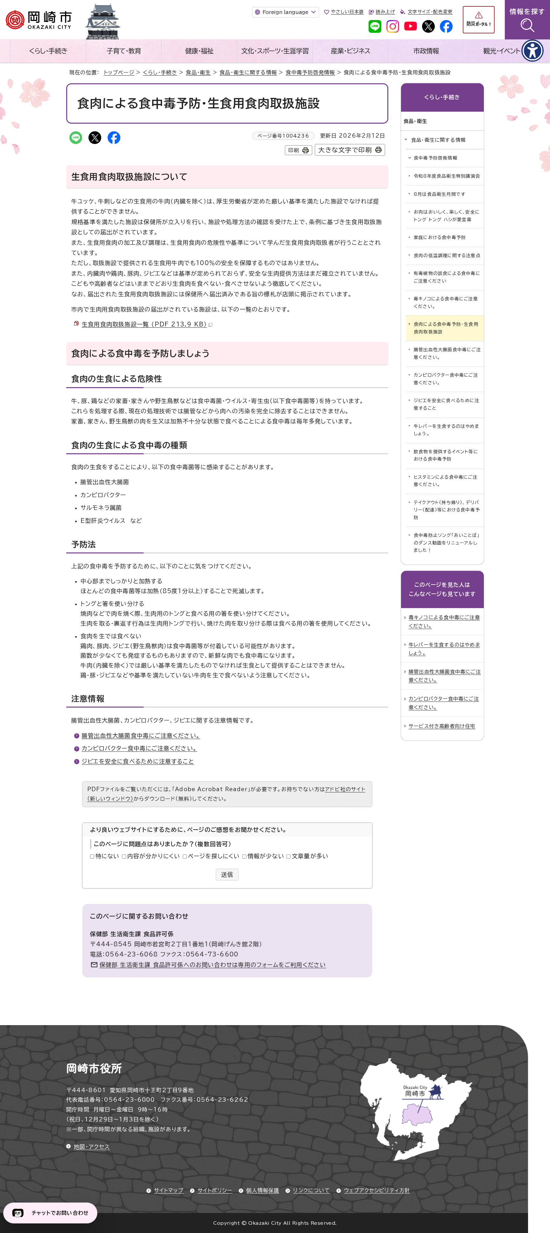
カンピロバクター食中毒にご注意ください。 (139, 748)
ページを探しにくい (214, 856)
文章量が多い (310, 856)
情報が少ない (266, 856)
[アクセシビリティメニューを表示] (532, 50)
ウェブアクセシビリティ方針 (377, 1190)
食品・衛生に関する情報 (248, 72)
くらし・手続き (48, 51)
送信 (227, 874)
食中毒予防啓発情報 (310, 72)
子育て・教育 (124, 51)
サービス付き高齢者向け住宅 (442, 726)
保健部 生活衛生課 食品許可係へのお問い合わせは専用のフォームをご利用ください (213, 965)
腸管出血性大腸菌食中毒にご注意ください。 (141, 735)
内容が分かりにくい (153, 856)
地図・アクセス (92, 1146)
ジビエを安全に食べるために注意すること (138, 761)
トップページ (119, 72)
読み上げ (385, 12)
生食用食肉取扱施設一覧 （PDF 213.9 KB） (144, 324)
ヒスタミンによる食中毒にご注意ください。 (445, 481)
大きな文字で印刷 (345, 150)
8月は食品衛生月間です (439, 194)
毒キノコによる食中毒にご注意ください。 (446, 303)
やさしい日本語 (347, 12)
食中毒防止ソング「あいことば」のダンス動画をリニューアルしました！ (447, 542)
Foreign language (285, 11)
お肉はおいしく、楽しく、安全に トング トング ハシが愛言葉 (447, 216)
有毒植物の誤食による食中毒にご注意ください (447, 277)
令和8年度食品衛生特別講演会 (447, 176)
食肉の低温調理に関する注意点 (447, 255)
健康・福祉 (199, 51)
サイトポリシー (215, 1190)
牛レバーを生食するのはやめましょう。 (446, 430)
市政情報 (426, 51)
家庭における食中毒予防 (440, 237)
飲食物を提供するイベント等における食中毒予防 (446, 455)
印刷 (293, 150)
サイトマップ (169, 1190)
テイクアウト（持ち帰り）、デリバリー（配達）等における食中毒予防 (447, 510)
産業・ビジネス (350, 51)
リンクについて (311, 1190)
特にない (107, 856)
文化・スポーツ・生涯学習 (275, 51)
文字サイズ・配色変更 (430, 12)
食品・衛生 (198, 72)
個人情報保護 (262, 1190)
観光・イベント (501, 51)
